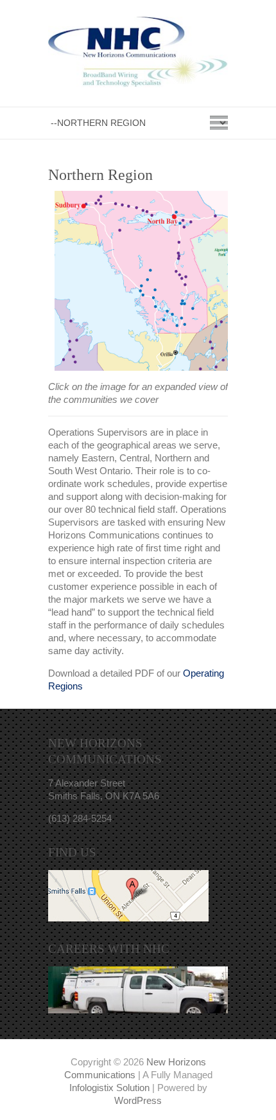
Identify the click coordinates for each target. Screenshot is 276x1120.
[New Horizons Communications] (138, 55)
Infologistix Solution (109, 1087)
